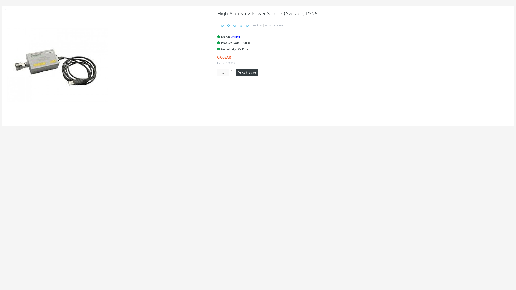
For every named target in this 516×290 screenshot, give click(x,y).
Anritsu (235, 37)
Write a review (274, 25)
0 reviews (257, 25)
